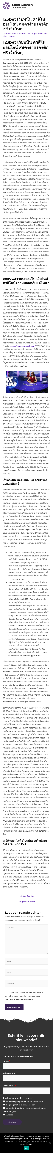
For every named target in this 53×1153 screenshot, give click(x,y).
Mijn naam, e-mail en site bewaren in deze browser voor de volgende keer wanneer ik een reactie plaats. (24, 996)
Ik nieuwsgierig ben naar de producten (24, 1101)
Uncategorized (34, 33)
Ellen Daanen (22, 4)
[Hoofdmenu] (47, 5)
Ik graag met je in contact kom (20, 1105)
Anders (9, 1115)
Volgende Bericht (27, 902)
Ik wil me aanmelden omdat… (18, 1098)
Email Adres (9, 1086)
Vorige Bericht (27, 896)
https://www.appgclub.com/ (23, 346)
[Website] (26, 984)
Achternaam (9, 1073)
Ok (26, 1148)
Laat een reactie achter (14, 33)
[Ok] (49, 1143)
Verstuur (12, 1122)
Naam (6, 1061)
